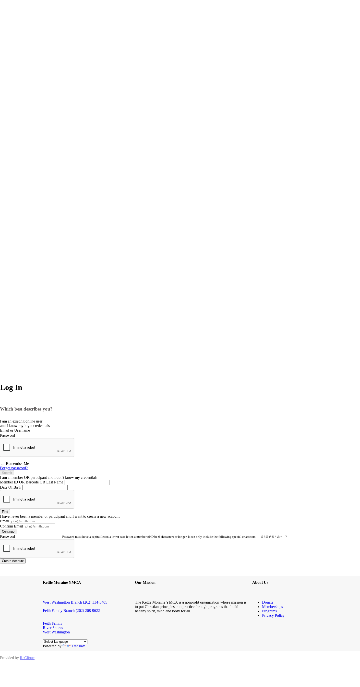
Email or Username (15, 430)
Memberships (272, 607)
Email (4, 521)
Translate (78, 646)
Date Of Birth (10, 487)
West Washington (56, 632)
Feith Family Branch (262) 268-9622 (71, 610)
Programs (269, 611)
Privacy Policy (273, 615)
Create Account (13, 561)
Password (7, 435)
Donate (267, 602)
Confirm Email (11, 526)
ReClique (27, 658)
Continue (8, 531)
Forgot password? (14, 468)
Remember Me (17, 463)
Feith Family (52, 623)
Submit (7, 473)
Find (5, 512)
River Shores (53, 628)
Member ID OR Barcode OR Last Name (31, 482)
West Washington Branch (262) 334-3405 (75, 602)
